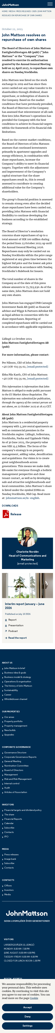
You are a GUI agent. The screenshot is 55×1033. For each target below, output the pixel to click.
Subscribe (9, 828)
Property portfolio (13, 721)
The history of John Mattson (18, 686)
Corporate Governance (16, 747)
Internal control (11, 783)
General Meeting (12, 761)
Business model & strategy (17, 677)
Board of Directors (13, 770)
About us (7, 663)
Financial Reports (13, 819)
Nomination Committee (16, 766)
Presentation (15, 625)
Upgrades (9, 735)
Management (11, 775)
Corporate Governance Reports (20, 757)
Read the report (17, 638)
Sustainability (11, 690)
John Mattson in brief (14, 668)
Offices (8, 886)
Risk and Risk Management (17, 779)
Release (16, 514)
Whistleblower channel (15, 699)
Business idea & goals (15, 673)
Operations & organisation (17, 681)
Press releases (23, 11)
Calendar (9, 823)
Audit (7, 788)
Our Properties (11, 712)
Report (12, 620)
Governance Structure (15, 752)
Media (5, 849)
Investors (8, 805)
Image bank (10, 859)
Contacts (9, 832)
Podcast (13, 631)
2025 (34, 11)
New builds (10, 730)
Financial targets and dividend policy (23, 810)
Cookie (34, 998)
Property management (15, 726)
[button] (27, 1026)
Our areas (9, 717)
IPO (6, 837)
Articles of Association (15, 792)
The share (9, 814)
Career (7, 695)
